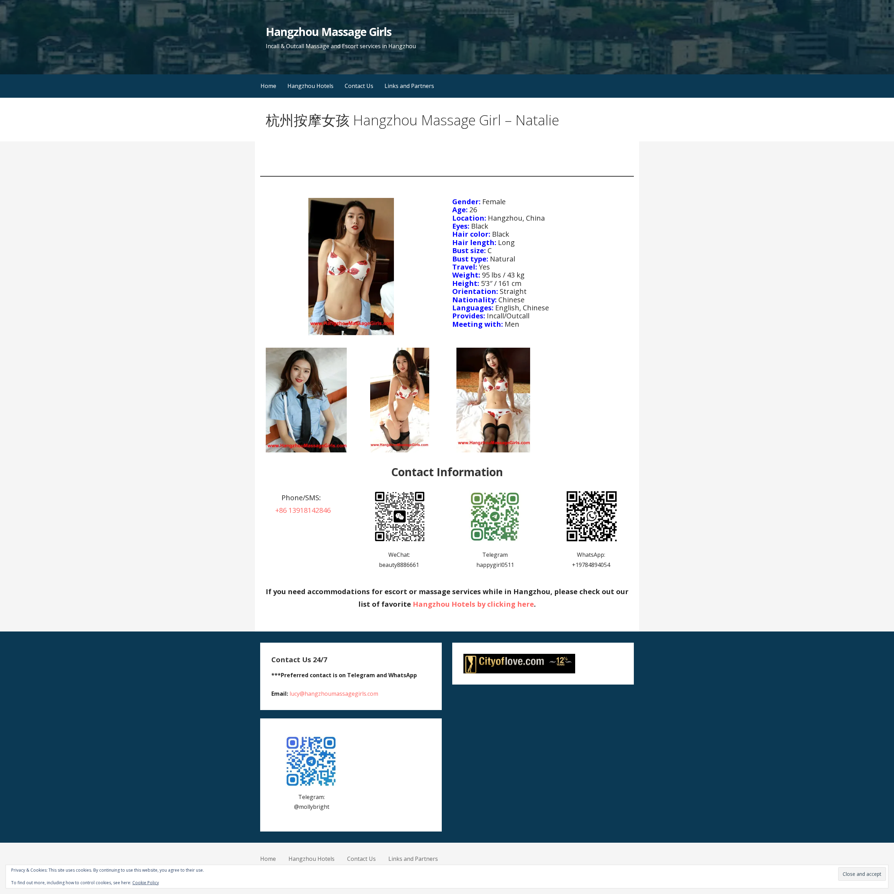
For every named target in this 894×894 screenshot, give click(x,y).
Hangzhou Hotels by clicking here (473, 604)
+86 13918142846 (303, 510)
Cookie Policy (145, 883)
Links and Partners (409, 86)
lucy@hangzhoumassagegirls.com (334, 693)
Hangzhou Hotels (310, 86)
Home (268, 86)
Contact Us (359, 86)
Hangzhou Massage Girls (328, 31)
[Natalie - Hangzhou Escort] (306, 400)
